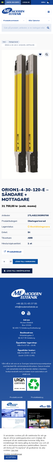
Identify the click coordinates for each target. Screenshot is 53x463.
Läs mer (14, 450)
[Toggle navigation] (48, 11)
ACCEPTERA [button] (11, 457)
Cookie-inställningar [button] (13, 454)
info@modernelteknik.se (26, 306)
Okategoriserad (13, 42)
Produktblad (14, 251)
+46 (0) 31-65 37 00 (26, 303)
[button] (46, 54)
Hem (4, 42)
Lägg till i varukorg (25, 261)
